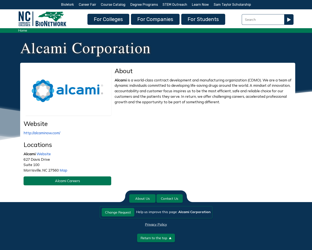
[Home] (42, 12)
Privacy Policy (156, 224)
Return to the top (154, 238)
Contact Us (169, 198)
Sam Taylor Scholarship (232, 5)
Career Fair (87, 5)
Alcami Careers (67, 181)
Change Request (118, 212)
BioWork (67, 5)
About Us (142, 198)
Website (44, 154)
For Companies (155, 19)
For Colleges (108, 19)
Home (22, 30)
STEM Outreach (175, 5)
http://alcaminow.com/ (42, 133)
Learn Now (200, 5)
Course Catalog (113, 5)
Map (63, 170)
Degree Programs (144, 5)
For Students (203, 19)
